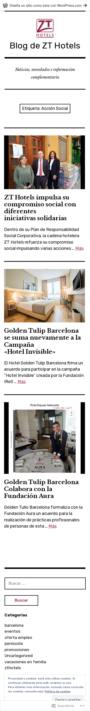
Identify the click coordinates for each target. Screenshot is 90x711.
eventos (12, 631)
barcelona (14, 625)
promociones (17, 649)
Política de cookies (58, 691)
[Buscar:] (45, 583)
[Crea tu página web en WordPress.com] (45, 5)
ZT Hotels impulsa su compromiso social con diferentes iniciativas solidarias (40, 208)
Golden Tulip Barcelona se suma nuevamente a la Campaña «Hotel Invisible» (42, 341)
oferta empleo (18, 637)
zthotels (13, 667)
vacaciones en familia (25, 661)
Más (79, 248)
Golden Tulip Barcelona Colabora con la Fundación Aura (41, 489)
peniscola (14, 643)
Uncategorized (19, 655)
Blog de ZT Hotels (45, 45)
